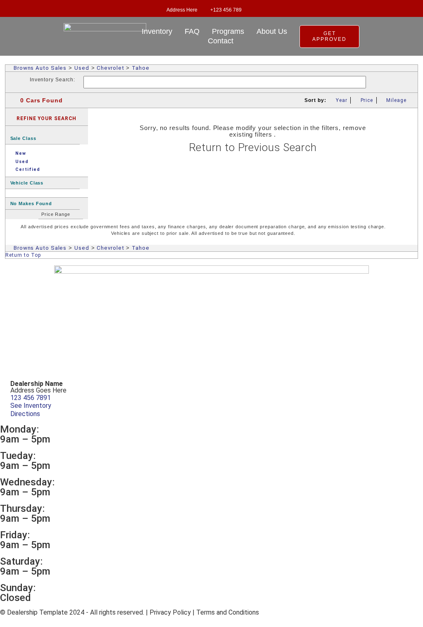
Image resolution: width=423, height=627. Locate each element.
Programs (228, 31)
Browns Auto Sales (40, 68)
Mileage (396, 100)
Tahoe (141, 68)
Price (367, 100)
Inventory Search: (52, 80)
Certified (27, 169)
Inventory (157, 31)
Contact (220, 41)
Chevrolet (110, 68)
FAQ (192, 31)
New (20, 153)
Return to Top (23, 255)
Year (341, 100)
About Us (272, 31)
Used (81, 68)
